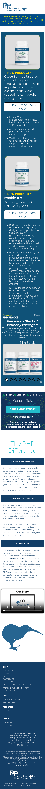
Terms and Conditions (28, 783)
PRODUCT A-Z (8, 676)
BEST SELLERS (8, 682)
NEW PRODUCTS (9, 671)
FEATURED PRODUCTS (11, 674)
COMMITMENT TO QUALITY (12, 699)
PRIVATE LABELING (9, 691)
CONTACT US (7, 725)
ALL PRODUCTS (8, 679)
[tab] (6, 379)
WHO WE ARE (8, 722)
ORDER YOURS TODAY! (23, 409)
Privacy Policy (25, 785)
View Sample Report (23, 417)
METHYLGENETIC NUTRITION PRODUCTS (18, 685)
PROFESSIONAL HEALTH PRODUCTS (16, 688)
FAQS (5, 714)
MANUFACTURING (9, 702)
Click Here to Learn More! (22, 106)
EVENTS (6, 711)
